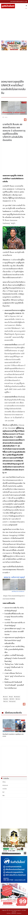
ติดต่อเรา (19, 913)
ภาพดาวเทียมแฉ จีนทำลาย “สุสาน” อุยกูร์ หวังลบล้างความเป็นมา (14, 676)
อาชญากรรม (13, 701)
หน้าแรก (9, 913)
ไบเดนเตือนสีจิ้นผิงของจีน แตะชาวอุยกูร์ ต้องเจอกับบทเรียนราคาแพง (14, 616)
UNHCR (12, 699)
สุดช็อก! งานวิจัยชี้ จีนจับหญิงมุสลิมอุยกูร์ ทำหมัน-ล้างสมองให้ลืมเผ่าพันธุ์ (14, 658)
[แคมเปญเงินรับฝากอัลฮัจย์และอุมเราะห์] (14, 842)
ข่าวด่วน (6, 701)
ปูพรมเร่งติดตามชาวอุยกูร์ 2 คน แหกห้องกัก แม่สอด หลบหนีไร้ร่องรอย (14, 631)
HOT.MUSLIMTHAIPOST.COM (18, 1)
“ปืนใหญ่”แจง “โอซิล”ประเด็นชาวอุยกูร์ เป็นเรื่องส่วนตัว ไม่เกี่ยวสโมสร (14, 667)
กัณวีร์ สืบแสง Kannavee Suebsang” (13, 220)
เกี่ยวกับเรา (13, 913)
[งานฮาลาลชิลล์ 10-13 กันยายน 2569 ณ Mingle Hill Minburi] (14, 45)
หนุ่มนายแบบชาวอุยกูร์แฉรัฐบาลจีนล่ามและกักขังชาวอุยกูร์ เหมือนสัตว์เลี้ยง (14, 640)
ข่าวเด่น (18, 699)
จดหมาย (6, 696)
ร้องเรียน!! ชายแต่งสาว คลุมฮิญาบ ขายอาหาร (13, 735)
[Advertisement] (14, 24)
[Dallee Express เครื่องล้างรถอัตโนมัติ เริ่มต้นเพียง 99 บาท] (14, 894)
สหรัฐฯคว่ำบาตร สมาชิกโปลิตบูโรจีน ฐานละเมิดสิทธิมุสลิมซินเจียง (14, 649)
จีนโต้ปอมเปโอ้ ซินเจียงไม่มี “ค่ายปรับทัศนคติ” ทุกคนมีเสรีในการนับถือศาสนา (14, 685)
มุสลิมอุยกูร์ (18, 696)
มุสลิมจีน (6, 699)
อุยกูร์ (12, 696)
